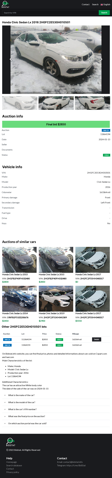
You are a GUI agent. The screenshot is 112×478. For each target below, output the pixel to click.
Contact (85, 4)
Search (95, 4)
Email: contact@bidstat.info (70, 462)
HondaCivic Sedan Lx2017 (88, 274)
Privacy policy (12, 472)
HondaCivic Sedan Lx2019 (51, 313)
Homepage (11, 462)
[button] (105, 4)
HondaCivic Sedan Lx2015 (15, 274)
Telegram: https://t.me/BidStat (71, 465)
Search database (14, 465)
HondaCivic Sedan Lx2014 (15, 313)
